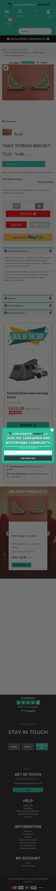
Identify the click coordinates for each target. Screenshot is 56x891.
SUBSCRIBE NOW (28, 458)
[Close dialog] (52, 429)
